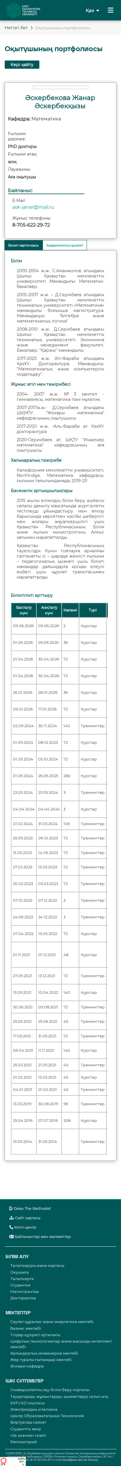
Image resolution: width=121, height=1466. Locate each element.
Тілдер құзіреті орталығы (35, 1334)
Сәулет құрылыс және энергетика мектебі (52, 1321)
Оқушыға (19, 1272)
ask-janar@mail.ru (33, 207)
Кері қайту (22, 64)
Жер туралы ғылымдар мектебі (41, 1359)
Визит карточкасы (23, 245)
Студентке (20, 1285)
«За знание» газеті (28, 1435)
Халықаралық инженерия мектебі (44, 1353)
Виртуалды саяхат (28, 1422)
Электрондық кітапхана (34, 1409)
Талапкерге (22, 1278)
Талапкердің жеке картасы (37, 1265)
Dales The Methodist (32, 1209)
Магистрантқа (24, 1291)
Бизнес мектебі (25, 1328)
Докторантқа (23, 1298)
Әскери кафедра (27, 1366)
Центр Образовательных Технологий (47, 1415)
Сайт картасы (27, 1218)
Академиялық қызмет (64, 245)
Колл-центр (24, 1227)
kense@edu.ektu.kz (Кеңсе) (80, 1459)
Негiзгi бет (16, 27)
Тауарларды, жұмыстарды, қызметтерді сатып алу (59, 1396)
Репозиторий (23, 1441)
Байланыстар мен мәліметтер (42, 1237)
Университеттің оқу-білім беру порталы (50, 1389)
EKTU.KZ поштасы (27, 1403)
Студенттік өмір (25, 1429)
